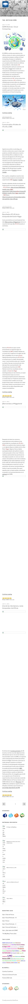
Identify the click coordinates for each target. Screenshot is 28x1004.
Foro (11, 952)
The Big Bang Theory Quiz (9, 933)
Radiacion (19, 960)
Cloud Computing (13, 946)
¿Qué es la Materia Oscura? (13, 882)
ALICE (14, 942)
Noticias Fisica (13, 958)
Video (19, 962)
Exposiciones (9, 950)
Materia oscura (18, 956)
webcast (4, 474)
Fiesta (13, 950)
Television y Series (10, 962)
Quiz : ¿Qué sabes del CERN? (10, 930)
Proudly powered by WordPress (10, 1000)
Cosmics (9, 948)
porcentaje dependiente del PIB (11, 787)
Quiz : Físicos (5, 921)
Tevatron (15, 962)
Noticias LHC (19, 958)
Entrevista (4, 950)
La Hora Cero (10, 9)
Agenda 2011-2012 (9, 942)
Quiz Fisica (14, 960)
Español (14, 170)
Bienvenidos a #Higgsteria (12, 222)
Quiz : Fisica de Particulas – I (9, 927)
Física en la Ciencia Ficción (9, 974)
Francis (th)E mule (7, 978)
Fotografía (14, 952)
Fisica (20, 950)
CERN (8, 946)
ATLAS (9, 944)
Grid (11, 68)
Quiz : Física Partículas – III (9, 917)
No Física (23, 956)
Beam (15, 944)
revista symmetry (16, 751)
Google (18, 952)
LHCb (14, 956)
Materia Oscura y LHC (11, 867)
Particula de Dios (8, 960)
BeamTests (19, 944)
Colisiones (22, 946)
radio (22, 960)
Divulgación (21, 948)
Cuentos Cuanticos (7, 971)
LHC (10, 955)
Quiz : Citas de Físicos (8, 914)
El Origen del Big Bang (11, 827)
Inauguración (4, 956)
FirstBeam (17, 950)
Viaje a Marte (10, 898)
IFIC (22, 952)
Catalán (4, 172)
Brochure (18, 782)
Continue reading (7, 112)
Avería (12, 944)
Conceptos (4, 948)
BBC (21, 768)
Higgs (21, 952)
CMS (18, 946)
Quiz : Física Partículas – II (9, 924)
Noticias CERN (6, 958)
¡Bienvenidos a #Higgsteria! (12, 404)
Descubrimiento (14, 948)
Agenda (3, 942)
